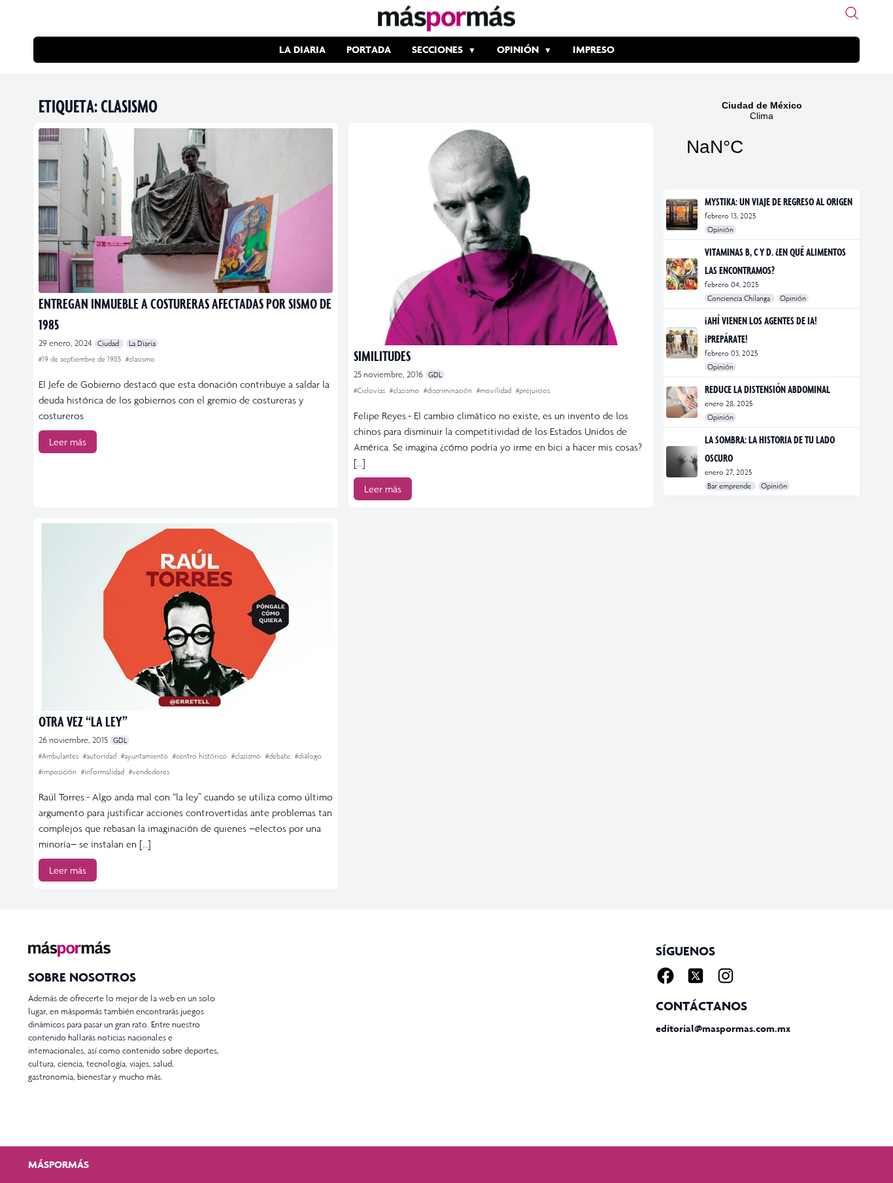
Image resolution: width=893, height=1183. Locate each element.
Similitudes (382, 355)
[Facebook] (665, 976)
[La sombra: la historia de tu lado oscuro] (682, 461)
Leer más (67, 442)
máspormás (58, 1164)
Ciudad (109, 343)
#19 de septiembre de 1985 (81, 359)
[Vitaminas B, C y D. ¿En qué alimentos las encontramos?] (682, 274)
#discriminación (449, 390)
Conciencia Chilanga (739, 298)
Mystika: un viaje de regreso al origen (778, 201)
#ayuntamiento (145, 756)
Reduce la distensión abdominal (767, 389)
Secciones (437, 49)
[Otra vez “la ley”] (186, 617)
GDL (435, 374)
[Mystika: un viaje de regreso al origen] (682, 214)
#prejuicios (533, 390)
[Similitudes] (501, 236)
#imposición (58, 771)
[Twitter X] (695, 976)
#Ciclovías (370, 390)
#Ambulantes (59, 756)
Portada (368, 49)
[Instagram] (725, 976)
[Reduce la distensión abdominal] (682, 402)
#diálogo (308, 756)
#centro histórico (201, 756)
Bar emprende (730, 485)
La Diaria (302, 49)
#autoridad (100, 756)
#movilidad (495, 390)
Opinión (518, 49)
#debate (278, 756)
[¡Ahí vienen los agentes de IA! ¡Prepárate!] (682, 342)
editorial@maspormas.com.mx (723, 1028)
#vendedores (149, 771)
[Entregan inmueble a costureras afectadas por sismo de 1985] (186, 210)
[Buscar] (852, 13)
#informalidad (103, 771)
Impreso (594, 49)
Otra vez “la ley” (83, 721)
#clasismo (140, 359)
